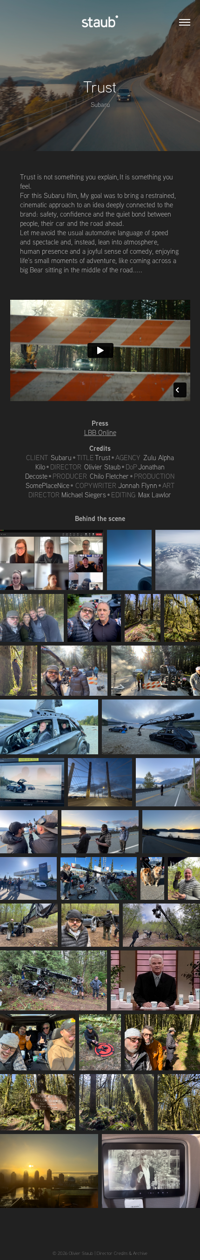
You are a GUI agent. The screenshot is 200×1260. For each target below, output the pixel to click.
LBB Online (100, 432)
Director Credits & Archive (122, 1253)
